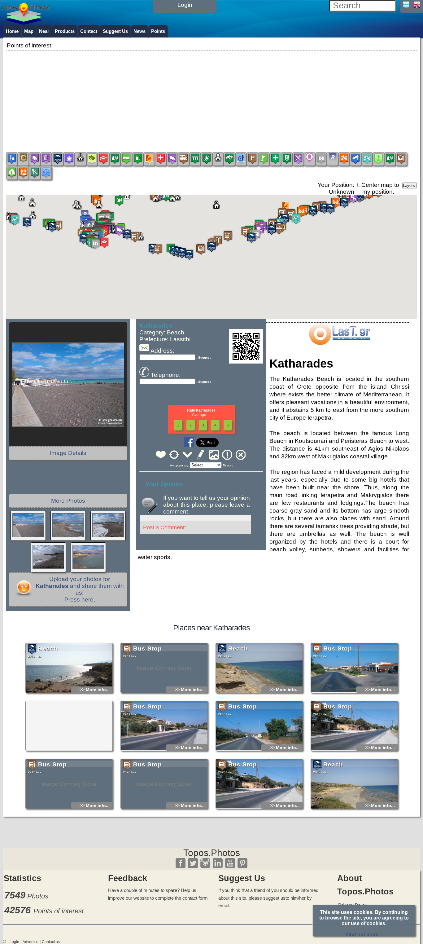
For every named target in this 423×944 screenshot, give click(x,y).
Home (12, 31)
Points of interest (58, 911)
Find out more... (364, 934)
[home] (25, 22)
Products (65, 31)
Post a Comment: (164, 527)
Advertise (30, 942)
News (139, 31)
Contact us (51, 942)
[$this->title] (339, 343)
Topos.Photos (211, 853)
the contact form (191, 898)
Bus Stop (147, 648)
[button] (211, 251)
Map (28, 31)
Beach (48, 648)
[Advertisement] (211, 95)
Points (158, 31)
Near (44, 31)
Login (14, 942)
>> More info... (95, 689)
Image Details (68, 453)
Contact (88, 31)
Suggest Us (115, 31)
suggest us (274, 898)
